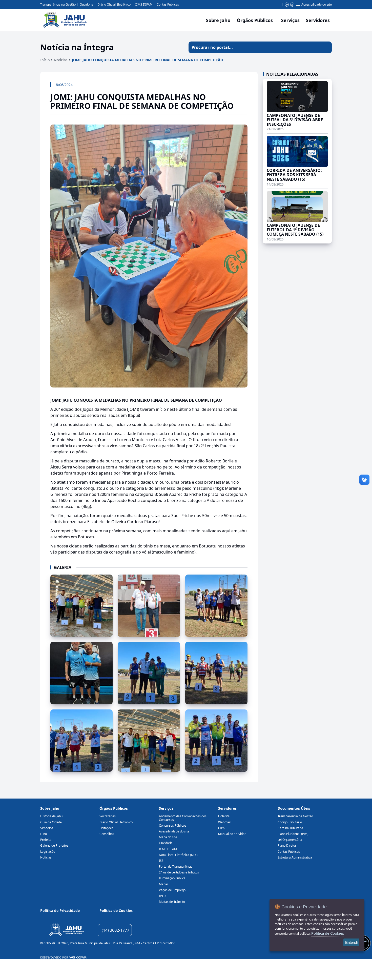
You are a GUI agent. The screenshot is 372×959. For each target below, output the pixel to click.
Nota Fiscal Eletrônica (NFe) (178, 855)
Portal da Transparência (176, 866)
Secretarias (107, 816)
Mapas (164, 884)
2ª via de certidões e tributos (179, 872)
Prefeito (45, 840)
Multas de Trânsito (172, 902)
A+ (286, 4)
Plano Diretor (287, 845)
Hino (43, 834)
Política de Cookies (116, 910)
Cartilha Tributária (290, 828)
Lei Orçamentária (290, 840)
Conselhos (106, 834)
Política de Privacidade (60, 910)
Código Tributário (290, 822)
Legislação (47, 851)
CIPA (221, 828)
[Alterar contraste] (298, 5)
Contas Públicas (168, 4)
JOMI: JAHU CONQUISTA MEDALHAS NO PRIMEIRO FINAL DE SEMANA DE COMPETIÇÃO (147, 59)
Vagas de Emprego (172, 890)
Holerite (224, 816)
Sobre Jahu (218, 20)
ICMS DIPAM (144, 4)
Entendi (351, 942)
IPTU (162, 896)
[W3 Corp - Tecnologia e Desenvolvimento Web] (78, 957)
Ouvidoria (86, 4)
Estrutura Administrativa (295, 857)
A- (292, 4)
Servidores (227, 808)
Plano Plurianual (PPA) (293, 834)
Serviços (290, 20)
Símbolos (46, 828)
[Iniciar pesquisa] (326, 47)
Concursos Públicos (172, 825)
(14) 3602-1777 (115, 930)
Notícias (61, 59)
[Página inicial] (66, 930)
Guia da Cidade (51, 822)
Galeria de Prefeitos (54, 845)
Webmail (224, 822)
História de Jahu (51, 816)
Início (45, 59)
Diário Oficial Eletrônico (114, 4)
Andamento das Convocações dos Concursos (182, 818)
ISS (161, 861)
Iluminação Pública (172, 878)
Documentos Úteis (294, 808)
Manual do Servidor (232, 834)
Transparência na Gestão (58, 4)
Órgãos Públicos (113, 808)
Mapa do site (168, 837)
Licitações (106, 828)
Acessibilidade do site (316, 4)
